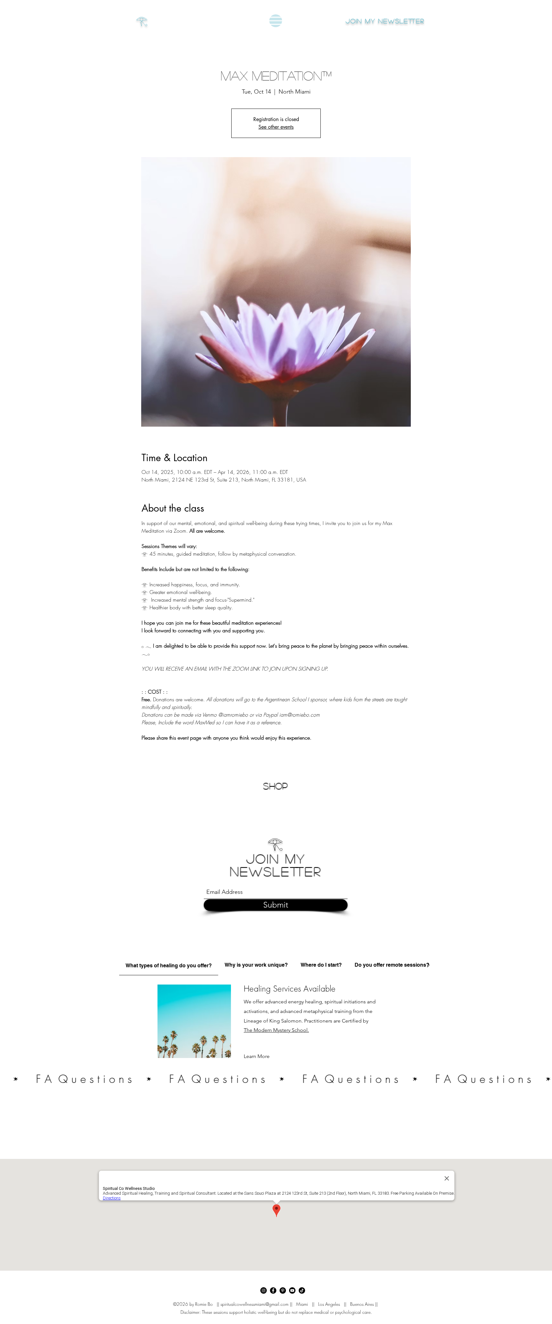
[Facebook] (273, 1290)
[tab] (168, 965)
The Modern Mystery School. (276, 1030)
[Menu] (275, 20)
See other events (276, 127)
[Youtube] (292, 1290)
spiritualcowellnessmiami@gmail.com (254, 1304)
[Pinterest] (283, 1290)
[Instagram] (263, 1290)
